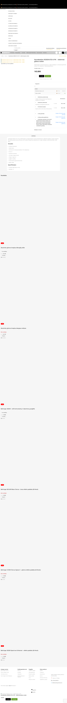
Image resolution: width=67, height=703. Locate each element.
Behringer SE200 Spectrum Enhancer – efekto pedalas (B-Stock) (19, 650)
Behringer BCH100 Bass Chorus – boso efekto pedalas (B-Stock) (19, 489)
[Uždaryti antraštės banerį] (1, 1)
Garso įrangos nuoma (4, 670)
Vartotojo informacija (43, 677)
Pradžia (2, 55)
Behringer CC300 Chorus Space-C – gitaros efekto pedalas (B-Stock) (21, 570)
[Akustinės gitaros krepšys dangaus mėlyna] (33, 290)
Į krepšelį (41, 76)
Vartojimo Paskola (32, 679)
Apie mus (19, 670)
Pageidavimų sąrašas (43, 679)
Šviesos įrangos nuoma (5, 672)
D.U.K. (30, 677)
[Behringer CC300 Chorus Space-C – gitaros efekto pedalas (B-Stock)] (33, 532)
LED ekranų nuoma (4, 674)
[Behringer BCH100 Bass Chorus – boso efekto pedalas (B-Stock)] (33, 451)
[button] (3, 255)
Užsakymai (42, 672)
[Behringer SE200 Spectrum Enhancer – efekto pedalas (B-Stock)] (33, 612)
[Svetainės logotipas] (6, 48)
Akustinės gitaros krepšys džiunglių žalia (13, 247)
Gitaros (6, 55)
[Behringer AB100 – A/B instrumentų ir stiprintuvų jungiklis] (33, 371)
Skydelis (41, 670)
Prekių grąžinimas (32, 672)
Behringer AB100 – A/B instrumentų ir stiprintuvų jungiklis (18, 409)
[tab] (33, 136)
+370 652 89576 (49, 49)
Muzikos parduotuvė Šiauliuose (21, 676)
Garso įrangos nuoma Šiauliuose (6, 675)
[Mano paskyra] (56, 53)
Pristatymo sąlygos (32, 670)
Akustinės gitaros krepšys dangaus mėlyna (13, 328)
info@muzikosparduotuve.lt (57, 682)
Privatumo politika (32, 674)
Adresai (41, 675)
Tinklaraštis (19, 674)
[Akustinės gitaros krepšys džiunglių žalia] (33, 209)
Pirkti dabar (48, 76)
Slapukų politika (31, 675)
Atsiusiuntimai (42, 674)
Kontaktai (19, 672)
